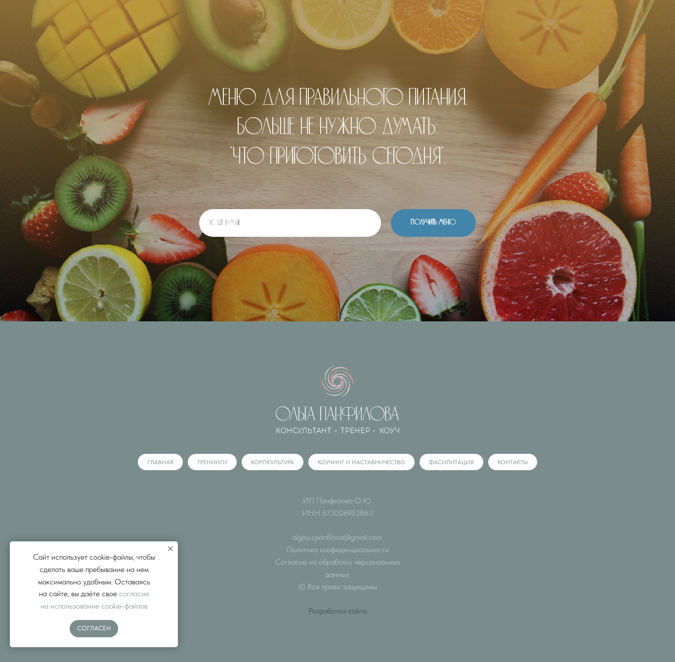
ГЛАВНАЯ (160, 462)
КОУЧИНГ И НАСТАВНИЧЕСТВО (361, 462)
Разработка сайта (337, 611)
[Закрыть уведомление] (170, 549)
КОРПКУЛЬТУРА (272, 462)
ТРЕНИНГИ (212, 462)
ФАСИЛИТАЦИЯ (451, 462)
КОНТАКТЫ (513, 462)
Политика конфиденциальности (338, 549)
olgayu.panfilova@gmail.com (337, 537)
